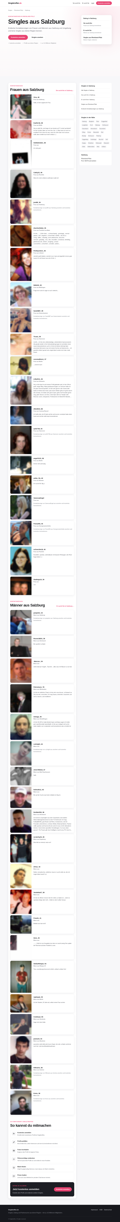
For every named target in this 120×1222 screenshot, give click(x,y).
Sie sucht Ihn (76, 3)
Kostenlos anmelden (104, 3)
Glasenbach (85, 128)
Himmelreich (94, 128)
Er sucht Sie (85, 3)
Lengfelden (85, 125)
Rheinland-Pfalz (18, 10)
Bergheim (91, 121)
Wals (98, 146)
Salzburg (84, 121)
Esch (91, 125)
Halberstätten (91, 146)
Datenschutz (108, 1210)
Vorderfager (93, 139)
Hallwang (97, 125)
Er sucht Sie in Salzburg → (65, 606)
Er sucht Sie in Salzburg (88, 99)
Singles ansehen (37, 37)
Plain (97, 121)
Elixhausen (91, 136)
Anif (107, 139)
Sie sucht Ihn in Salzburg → (65, 90)
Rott (102, 132)
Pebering (98, 136)
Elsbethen (90, 143)
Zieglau (84, 143)
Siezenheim (102, 128)
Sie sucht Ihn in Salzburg (88, 95)
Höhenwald (98, 143)
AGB (100, 1210)
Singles (10, 10)
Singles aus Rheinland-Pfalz (89, 104)
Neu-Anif (101, 139)
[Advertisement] (60, 57)
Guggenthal (104, 121)
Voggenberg (85, 139)
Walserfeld (96, 132)
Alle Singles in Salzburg (87, 90)
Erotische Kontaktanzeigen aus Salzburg (92, 108)
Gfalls (83, 146)
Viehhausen (105, 125)
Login (92, 3)
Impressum (94, 1210)
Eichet (89, 132)
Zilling (83, 132)
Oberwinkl (106, 143)
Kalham (104, 146)
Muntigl (84, 136)
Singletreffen (15, 3)
